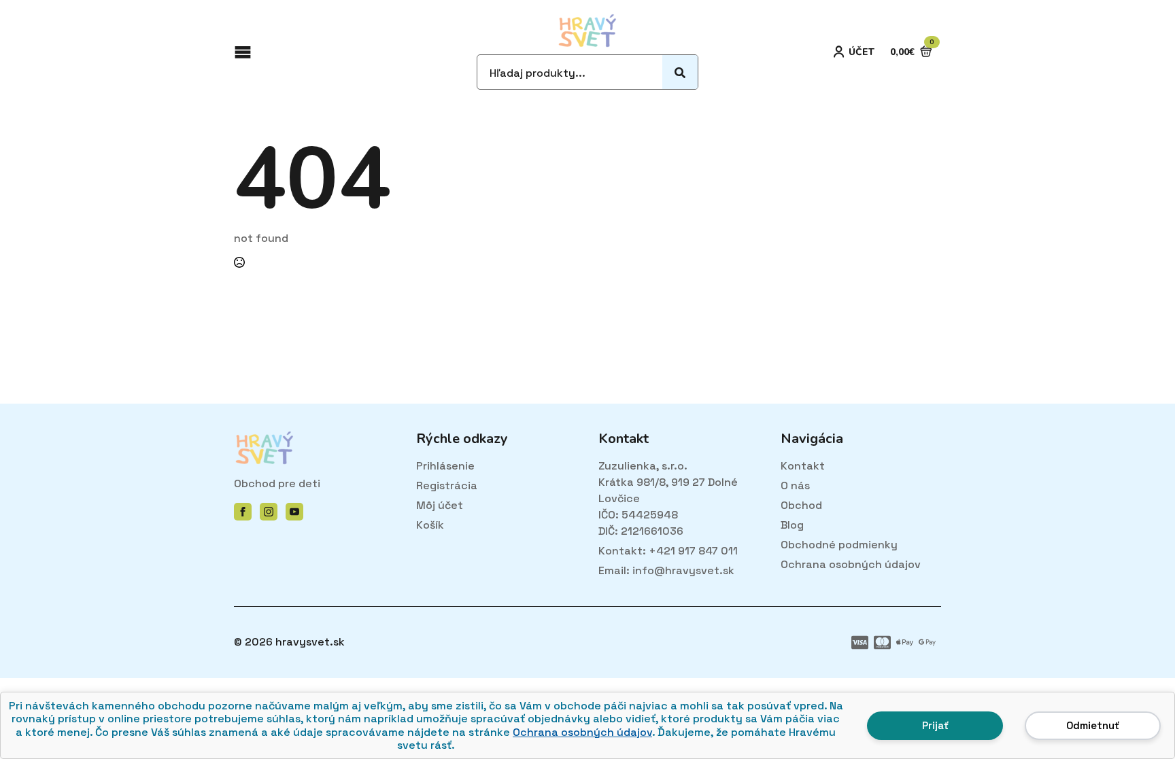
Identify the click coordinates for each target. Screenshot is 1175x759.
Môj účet (439, 505)
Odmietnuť (1092, 725)
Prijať (935, 725)
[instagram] (268, 511)
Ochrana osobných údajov (582, 732)
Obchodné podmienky (839, 544)
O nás (795, 485)
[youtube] (294, 511)
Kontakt (803, 466)
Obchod (801, 505)
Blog (792, 525)
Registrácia (446, 485)
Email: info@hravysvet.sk (666, 570)
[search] (680, 72)
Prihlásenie (445, 466)
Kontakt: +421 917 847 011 (668, 551)
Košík (430, 525)
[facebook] (243, 511)
